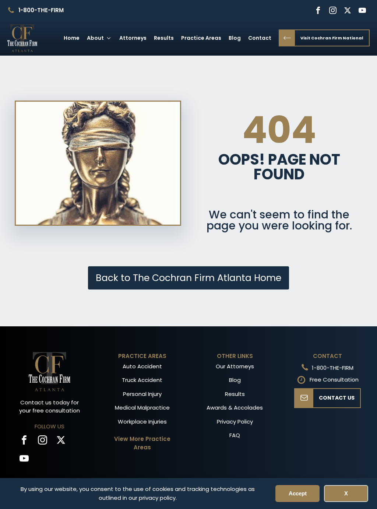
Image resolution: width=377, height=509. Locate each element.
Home (72, 38)
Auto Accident (142, 366)
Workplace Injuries (142, 421)
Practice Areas (201, 38)
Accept (298, 493)
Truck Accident (142, 380)
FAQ (234, 435)
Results (164, 38)
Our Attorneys (235, 366)
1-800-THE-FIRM (41, 10)
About (95, 38)
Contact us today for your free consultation (49, 407)
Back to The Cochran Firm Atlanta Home (188, 277)
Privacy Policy (235, 421)
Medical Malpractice (142, 407)
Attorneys (133, 38)
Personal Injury (142, 394)
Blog (235, 38)
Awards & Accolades (235, 407)
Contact (259, 38)
